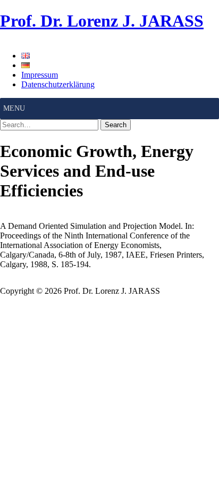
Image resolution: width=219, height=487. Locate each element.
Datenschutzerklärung (58, 84)
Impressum (39, 74)
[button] (14, 108)
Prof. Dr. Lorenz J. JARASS (102, 20)
